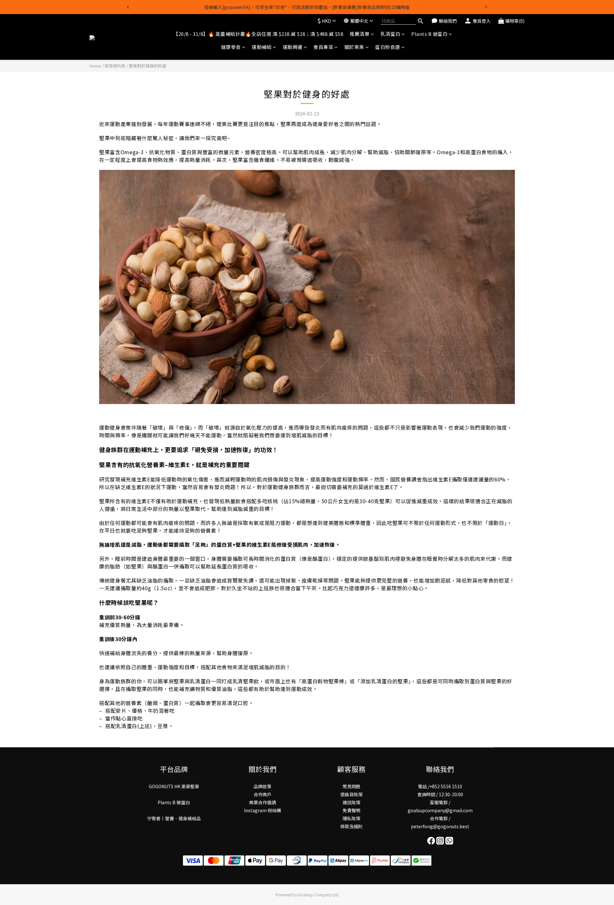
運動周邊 (293, 47)
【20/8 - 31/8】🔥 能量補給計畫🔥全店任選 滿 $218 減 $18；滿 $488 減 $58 (258, 33)
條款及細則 (351, 826)
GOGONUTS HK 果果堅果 (174, 786)
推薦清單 (359, 33)
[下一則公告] (486, 7)
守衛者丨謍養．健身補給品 (174, 818)
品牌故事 (263, 786)
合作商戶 (263, 794)
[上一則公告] (128, 7)
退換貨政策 (351, 794)
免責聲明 (351, 810)
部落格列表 (115, 66)
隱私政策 (351, 818)
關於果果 (354, 47)
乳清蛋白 (390, 33)
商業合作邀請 (262, 802)
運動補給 (262, 47)
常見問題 (351, 786)
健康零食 (231, 47)
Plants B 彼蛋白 (429, 33)
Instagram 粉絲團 (262, 810)
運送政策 (351, 802)
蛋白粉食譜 (387, 47)
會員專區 (323, 47)
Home (95, 66)
